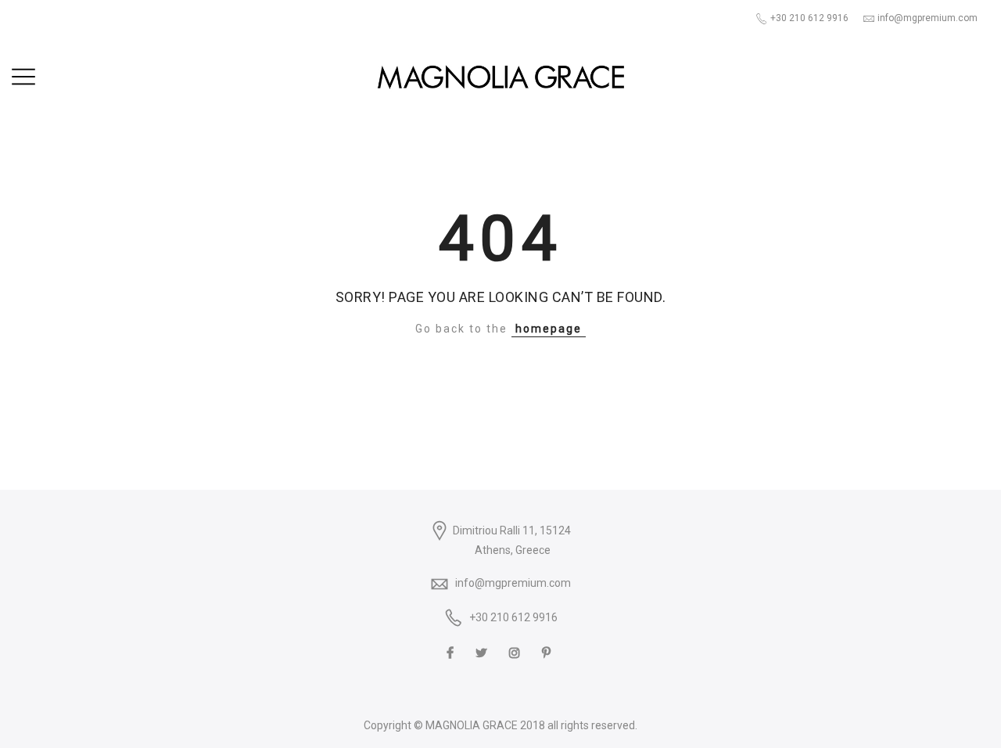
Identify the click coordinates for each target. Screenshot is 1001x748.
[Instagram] (516, 651)
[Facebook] (452, 651)
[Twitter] (483, 651)
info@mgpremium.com (513, 583)
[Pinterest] (548, 651)
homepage (548, 328)
